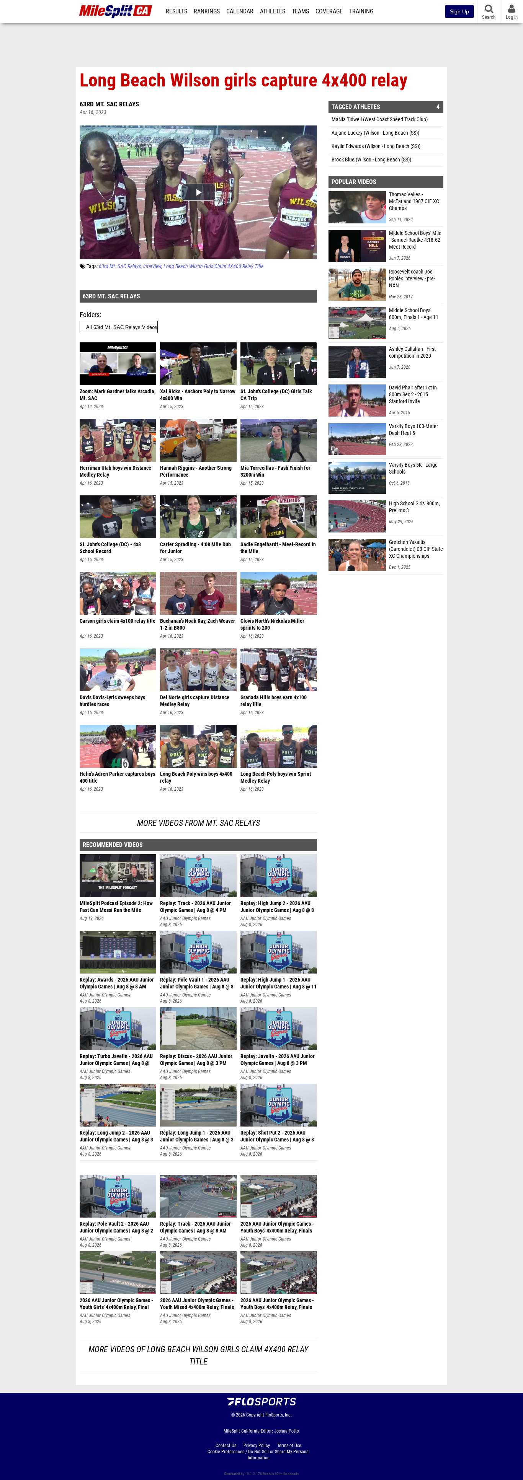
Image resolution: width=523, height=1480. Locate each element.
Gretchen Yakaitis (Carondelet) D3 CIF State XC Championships (416, 549)
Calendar (239, 11)
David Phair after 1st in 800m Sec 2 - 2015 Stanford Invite (413, 394)
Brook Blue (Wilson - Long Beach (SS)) (371, 159)
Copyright (255, 1415)
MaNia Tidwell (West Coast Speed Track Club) (380, 119)
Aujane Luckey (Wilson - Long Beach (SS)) (375, 133)
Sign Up (459, 11)
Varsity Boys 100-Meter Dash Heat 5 (413, 429)
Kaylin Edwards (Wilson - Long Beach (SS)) (376, 146)
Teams (300, 11)
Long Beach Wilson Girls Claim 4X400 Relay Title (213, 266)
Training (361, 11)
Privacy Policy (257, 1445)
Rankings (207, 11)
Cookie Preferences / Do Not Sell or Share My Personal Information (259, 1454)
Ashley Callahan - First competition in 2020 (412, 352)
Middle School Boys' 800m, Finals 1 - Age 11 (413, 314)
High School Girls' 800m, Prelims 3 (414, 507)
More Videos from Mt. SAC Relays (198, 823)
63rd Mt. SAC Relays (109, 104)
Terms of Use (289, 1445)
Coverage (329, 11)
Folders (90, 315)
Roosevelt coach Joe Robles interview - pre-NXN (412, 279)
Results (176, 11)
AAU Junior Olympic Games (185, 918)
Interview (152, 266)
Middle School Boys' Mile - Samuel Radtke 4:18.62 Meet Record (415, 240)
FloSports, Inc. (278, 1415)
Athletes (272, 11)
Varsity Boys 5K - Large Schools (413, 468)
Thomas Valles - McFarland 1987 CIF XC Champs (414, 201)
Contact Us (226, 1445)
